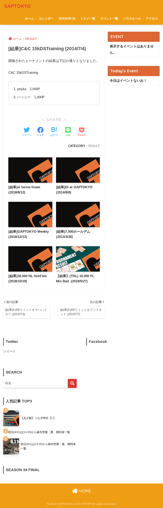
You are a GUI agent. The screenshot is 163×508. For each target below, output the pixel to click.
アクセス (152, 18)
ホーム (29, 18)
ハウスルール (132, 18)
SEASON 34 (67, 18)
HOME (84, 490)
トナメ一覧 (87, 18)
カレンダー (46, 18)
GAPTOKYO (17, 6)
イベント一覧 (109, 18)
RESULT (94, 146)
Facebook (98, 341)
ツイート (9, 351)
